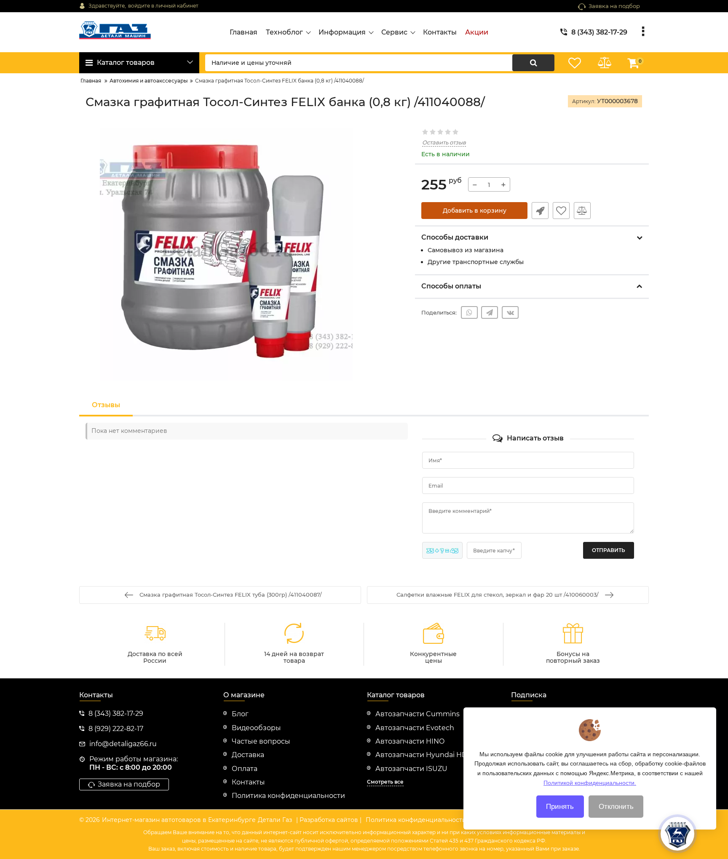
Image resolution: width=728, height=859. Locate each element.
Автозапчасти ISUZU (411, 769)
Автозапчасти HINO (409, 741)
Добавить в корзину (474, 210)
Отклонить (616, 807)
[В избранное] (561, 210)
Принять (560, 807)
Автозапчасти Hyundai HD (421, 755)
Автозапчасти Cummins (417, 714)
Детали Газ (275, 820)
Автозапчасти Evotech (414, 728)
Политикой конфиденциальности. (589, 782)
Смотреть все (385, 782)
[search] (533, 62)
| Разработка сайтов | (328, 820)
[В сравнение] (582, 210)
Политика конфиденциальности (416, 820)
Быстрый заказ (540, 210)
